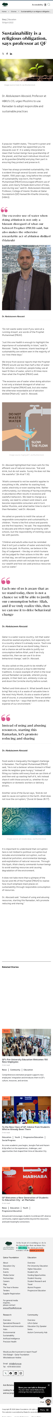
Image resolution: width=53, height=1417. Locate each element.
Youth (17, 1137)
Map (5, 1284)
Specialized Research (11, 1323)
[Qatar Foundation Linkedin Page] (15, 1373)
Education (28, 1070)
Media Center (8, 1275)
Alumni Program (34, 1287)
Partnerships (8, 1278)
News (4, 1070)
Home (4, 11)
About (5, 1263)
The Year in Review (11, 1287)
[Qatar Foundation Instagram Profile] (20, 1373)
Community (15, 1070)
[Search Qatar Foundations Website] (49, 4)
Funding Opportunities (37, 1275)
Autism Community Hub (37, 1332)
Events (6, 1272)
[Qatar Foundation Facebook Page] (10, 1373)
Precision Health (9, 1341)
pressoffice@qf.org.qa (12, 1308)
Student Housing (34, 1278)
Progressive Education (33, 1137)
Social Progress (9, 1140)
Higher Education (35, 1269)
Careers (6, 1281)
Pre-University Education (38, 1266)
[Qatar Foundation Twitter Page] (5, 1373)
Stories (13, 11)
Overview (31, 1263)
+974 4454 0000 (14, 1366)
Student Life (33, 1272)
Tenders (6, 1290)
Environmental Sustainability (9, 1334)
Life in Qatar (33, 1323)
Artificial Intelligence (11, 1338)
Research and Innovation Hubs (13, 1327)
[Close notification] (48, 1385)
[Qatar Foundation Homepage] (6, 4)
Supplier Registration (11, 1293)
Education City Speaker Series (37, 1327)
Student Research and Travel (37, 1282)
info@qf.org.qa (15, 1363)
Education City (9, 1266)
